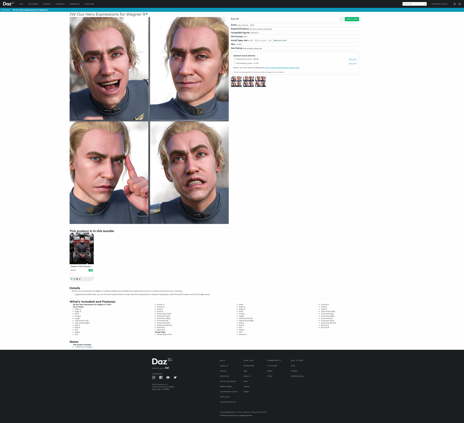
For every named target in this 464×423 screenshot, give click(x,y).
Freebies (294, 371)
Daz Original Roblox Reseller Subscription (283, 67)
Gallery (269, 371)
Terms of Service (243, 412)
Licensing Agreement (228, 412)
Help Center (224, 376)
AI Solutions (89, 4)
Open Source (225, 397)
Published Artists (297, 376)
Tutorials (223, 371)
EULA (265, 412)
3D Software (33, 4)
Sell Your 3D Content (228, 381)
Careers (247, 386)
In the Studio (272, 366)
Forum (269, 376)
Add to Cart (352, 19)
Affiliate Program (226, 386)
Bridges (246, 391)
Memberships (74, 4)
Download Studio (439, 4)
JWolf (252, 25)
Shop (21, 4)
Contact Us (224, 366)
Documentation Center (228, 391)
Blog (245, 371)
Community (60, 4)
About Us (247, 376)
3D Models (47, 4)
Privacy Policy (256, 412)
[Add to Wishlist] (342, 19)
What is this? (353, 59)
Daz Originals (242, 25)
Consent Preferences (228, 402)
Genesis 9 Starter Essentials (261, 29)
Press (246, 381)
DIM (270, 40)
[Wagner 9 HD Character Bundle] (82, 248)
